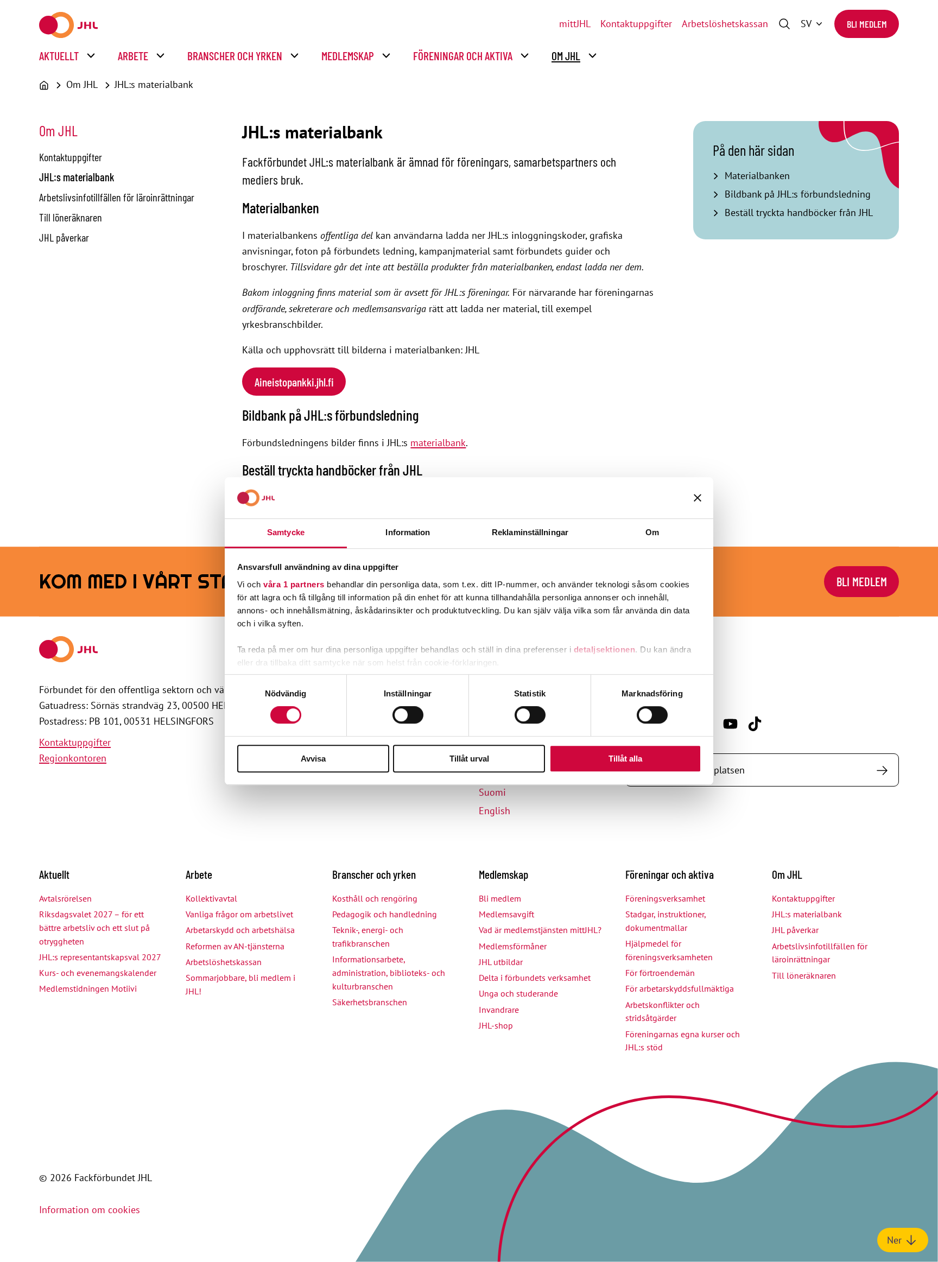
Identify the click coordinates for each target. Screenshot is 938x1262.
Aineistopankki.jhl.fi (294, 382)
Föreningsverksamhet (665, 898)
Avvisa (313, 758)
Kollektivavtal (211, 898)
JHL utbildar (501, 961)
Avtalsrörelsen (65, 898)
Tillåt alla (625, 758)
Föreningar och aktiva (462, 55)
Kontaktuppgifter (636, 23)
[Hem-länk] (68, 25)
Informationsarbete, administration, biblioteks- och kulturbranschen (388, 973)
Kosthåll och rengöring (374, 898)
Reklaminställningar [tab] (530, 532)
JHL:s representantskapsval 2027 (100, 957)
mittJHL (575, 23)
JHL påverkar (64, 237)
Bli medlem (867, 24)
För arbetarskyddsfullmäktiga (679, 988)
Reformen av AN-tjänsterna (235, 946)
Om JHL (566, 55)
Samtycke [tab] (286, 532)
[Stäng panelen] (697, 498)
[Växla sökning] (784, 23)
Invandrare (499, 1009)
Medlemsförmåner (513, 946)
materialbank (438, 442)
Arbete (133, 55)
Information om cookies (89, 1209)
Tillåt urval (469, 758)
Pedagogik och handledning (384, 914)
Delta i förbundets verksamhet (535, 977)
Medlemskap (347, 55)
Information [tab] (407, 532)
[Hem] (44, 85)
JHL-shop (496, 1025)
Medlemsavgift (506, 914)
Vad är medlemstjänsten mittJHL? (540, 929)
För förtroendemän (660, 972)
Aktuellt (59, 55)
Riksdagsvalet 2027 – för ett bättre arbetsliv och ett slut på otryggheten (94, 928)
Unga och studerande (518, 993)
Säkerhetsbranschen (369, 1002)
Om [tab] (652, 532)
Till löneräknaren (70, 217)
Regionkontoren (72, 758)
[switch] (407, 715)
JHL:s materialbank (154, 84)
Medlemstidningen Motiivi (88, 988)
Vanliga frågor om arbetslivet (239, 914)
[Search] (881, 770)
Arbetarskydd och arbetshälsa (240, 929)
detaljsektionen (605, 649)
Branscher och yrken (234, 55)
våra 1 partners (294, 584)
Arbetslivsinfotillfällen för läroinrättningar (116, 197)
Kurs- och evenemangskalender (97, 972)
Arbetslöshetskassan (725, 23)
